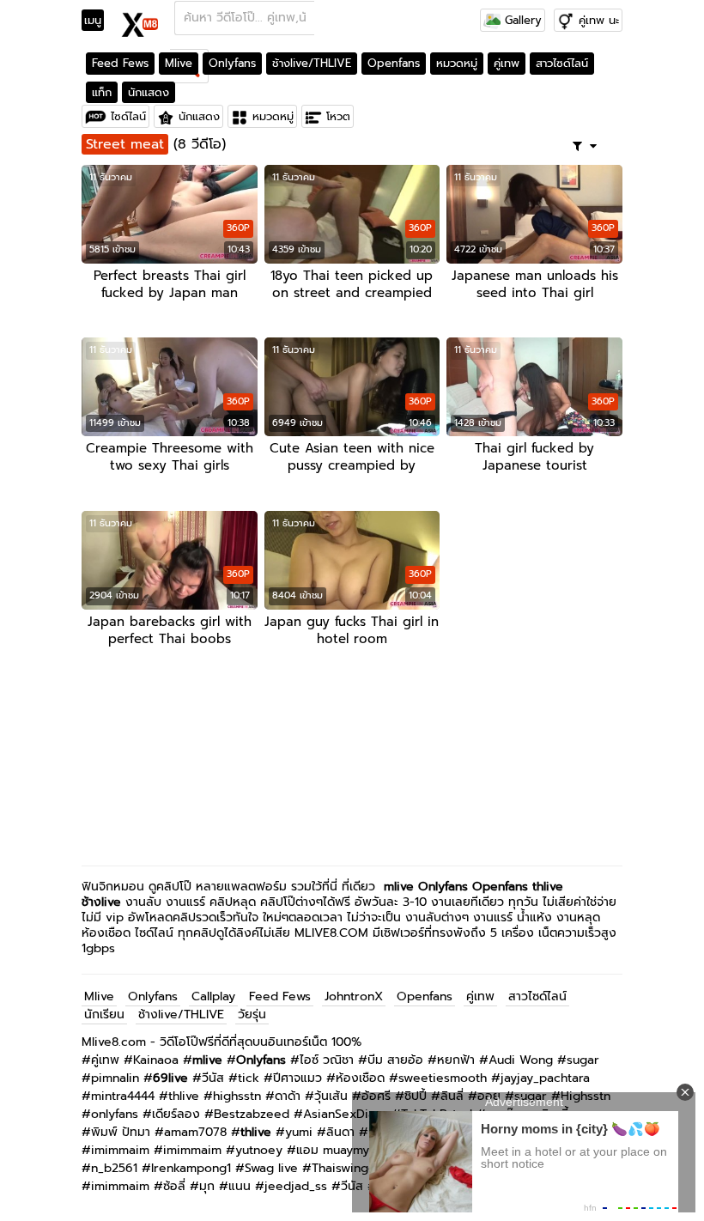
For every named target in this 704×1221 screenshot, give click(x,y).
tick (248, 1078)
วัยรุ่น (252, 1014)
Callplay (213, 996)
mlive (399, 887)
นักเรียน (104, 1014)
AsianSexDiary (345, 1114)
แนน (239, 1186)
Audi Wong (521, 1060)
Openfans (393, 63)
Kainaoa (156, 1060)
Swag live (271, 1168)
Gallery (521, 20)
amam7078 (195, 1132)
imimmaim (120, 1150)
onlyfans (114, 1114)
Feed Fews (120, 63)
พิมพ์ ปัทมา (120, 1132)
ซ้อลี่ (174, 1186)
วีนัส (213, 1078)
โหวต (338, 116)
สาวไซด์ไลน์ (562, 63)
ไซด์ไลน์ (128, 116)
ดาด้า (287, 1096)
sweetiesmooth (442, 1078)
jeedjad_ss (295, 1186)
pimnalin (115, 1078)
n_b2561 (114, 1168)
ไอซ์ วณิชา (327, 1060)
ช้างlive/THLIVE (311, 63)
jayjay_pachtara (545, 1078)
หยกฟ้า (456, 1060)
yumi (299, 1132)
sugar (583, 1060)
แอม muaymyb (336, 1150)
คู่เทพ (506, 63)
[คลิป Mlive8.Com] (140, 22)
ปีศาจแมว (297, 1078)
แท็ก (102, 92)
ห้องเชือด (360, 1078)
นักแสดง (148, 92)
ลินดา (340, 1132)
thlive (183, 1096)
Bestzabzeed (251, 1114)
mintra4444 (123, 1096)
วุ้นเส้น (331, 1096)
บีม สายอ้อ (395, 1060)
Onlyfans (232, 63)
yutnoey (258, 1150)
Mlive (178, 63)
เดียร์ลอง (176, 1114)
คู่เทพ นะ (599, 20)
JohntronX (354, 996)
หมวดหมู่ (456, 63)
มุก (207, 1186)
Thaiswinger (346, 1168)
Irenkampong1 (191, 1168)
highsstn (237, 1096)
